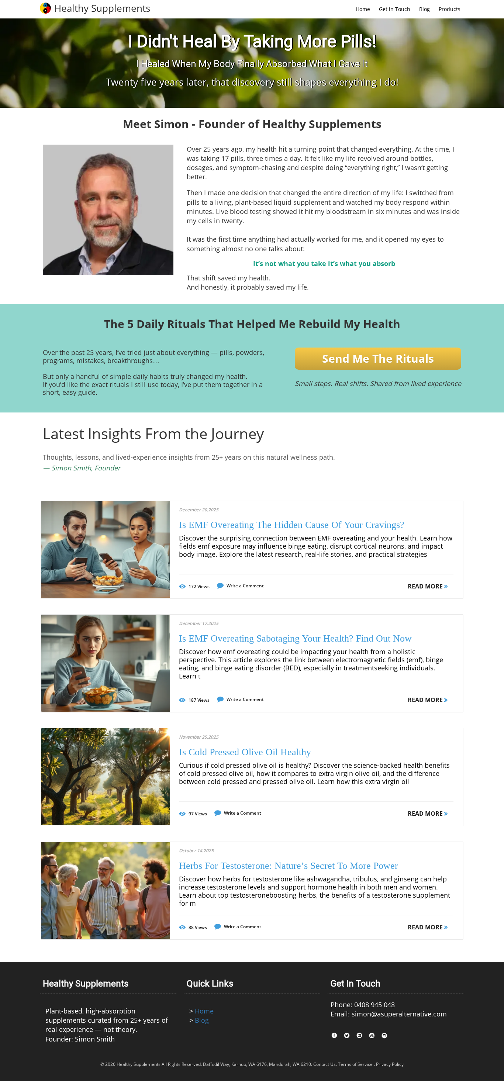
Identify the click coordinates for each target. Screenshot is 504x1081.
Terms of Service (355, 1064)
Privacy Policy (390, 1064)
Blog (202, 1020)
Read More (426, 586)
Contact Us (324, 1064)
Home (204, 1010)
